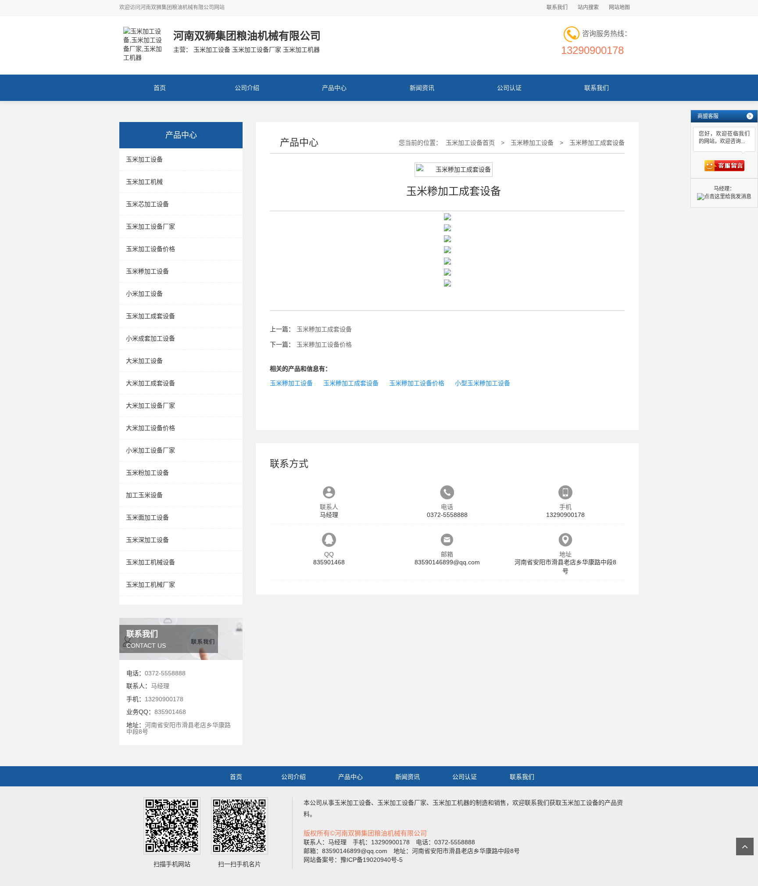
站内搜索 (588, 7)
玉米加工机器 (451, 802)
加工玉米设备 (144, 495)
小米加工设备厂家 (150, 450)
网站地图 (619, 7)
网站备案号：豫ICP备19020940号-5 (353, 859)
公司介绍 (247, 87)
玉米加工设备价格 (150, 248)
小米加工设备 (144, 293)
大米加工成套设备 (150, 383)
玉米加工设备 (144, 159)
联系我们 (557, 7)
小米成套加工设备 (150, 338)
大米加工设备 (144, 360)
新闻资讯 (422, 87)
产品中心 (334, 87)
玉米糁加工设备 (147, 271)
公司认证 (509, 87)
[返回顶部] (745, 846)
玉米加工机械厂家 (150, 584)
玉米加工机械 (144, 181)
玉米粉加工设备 (147, 472)
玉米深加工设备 (147, 539)
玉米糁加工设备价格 (324, 344)
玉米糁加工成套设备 (597, 142)
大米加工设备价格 (150, 427)
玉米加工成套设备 (150, 315)
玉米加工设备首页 (470, 142)
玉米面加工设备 (147, 517)
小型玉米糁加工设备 (482, 383)
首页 (160, 87)
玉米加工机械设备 (150, 562)
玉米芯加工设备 (147, 204)
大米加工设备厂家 (150, 405)
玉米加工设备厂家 (150, 226)
